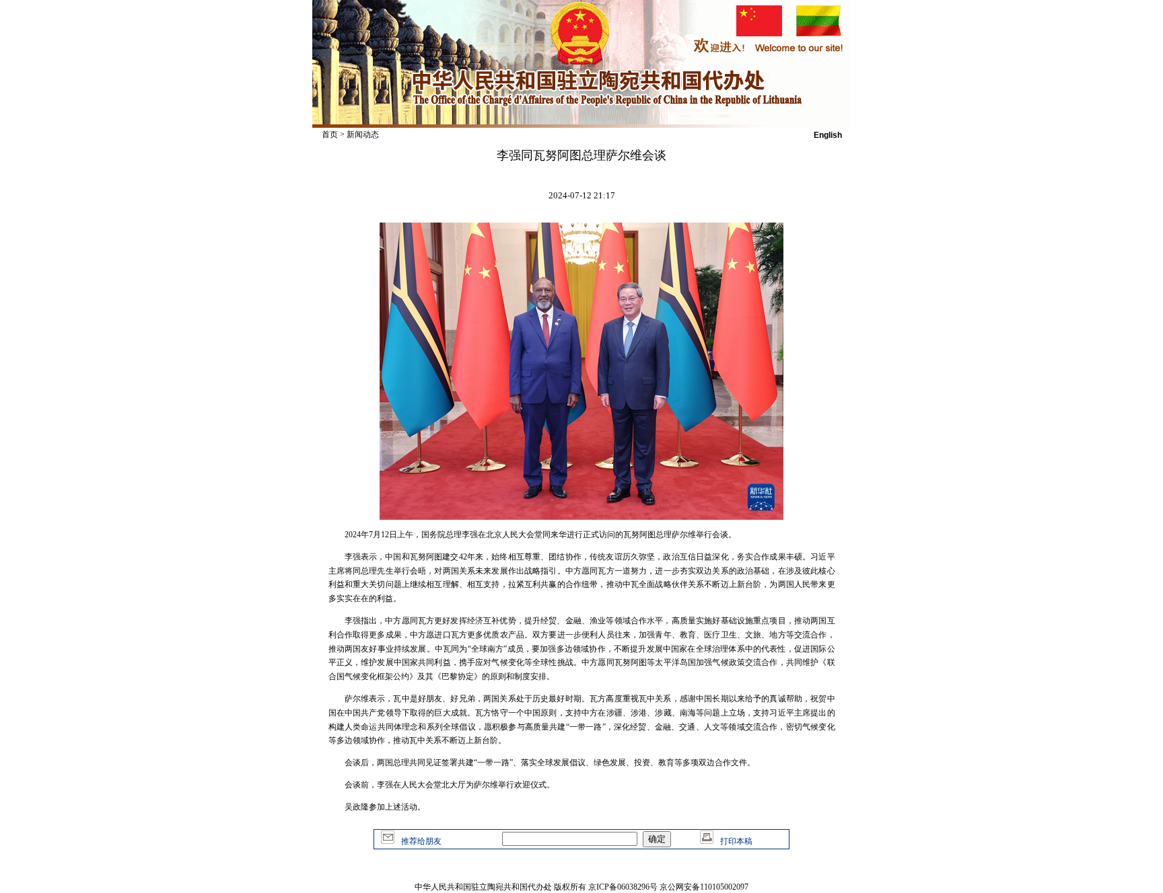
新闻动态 (363, 134)
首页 (330, 134)
